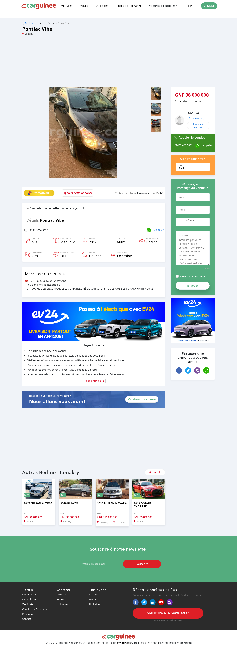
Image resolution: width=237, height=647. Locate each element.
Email (181, 209)
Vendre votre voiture (142, 399)
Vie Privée (27, 604)
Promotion (28, 614)
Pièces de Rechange (129, 6)
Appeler (159, 230)
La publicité (29, 599)
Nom (181, 197)
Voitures (66, 6)
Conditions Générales (34, 609)
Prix (180, 165)
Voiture (52, 23)
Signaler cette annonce (78, 193)
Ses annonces (195, 118)
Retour (31, 23)
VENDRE (209, 6)
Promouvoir (41, 193)
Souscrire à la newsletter (168, 613)
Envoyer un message (198, 125)
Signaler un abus (94, 381)
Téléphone (190, 220)
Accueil (43, 23)
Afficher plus (155, 472)
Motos (84, 6)
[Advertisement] (70, 62)
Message (183, 235)
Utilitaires (102, 6)
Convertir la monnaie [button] (188, 101)
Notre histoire (30, 594)
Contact (26, 618)
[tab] (192, 101)
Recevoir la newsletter (193, 276)
